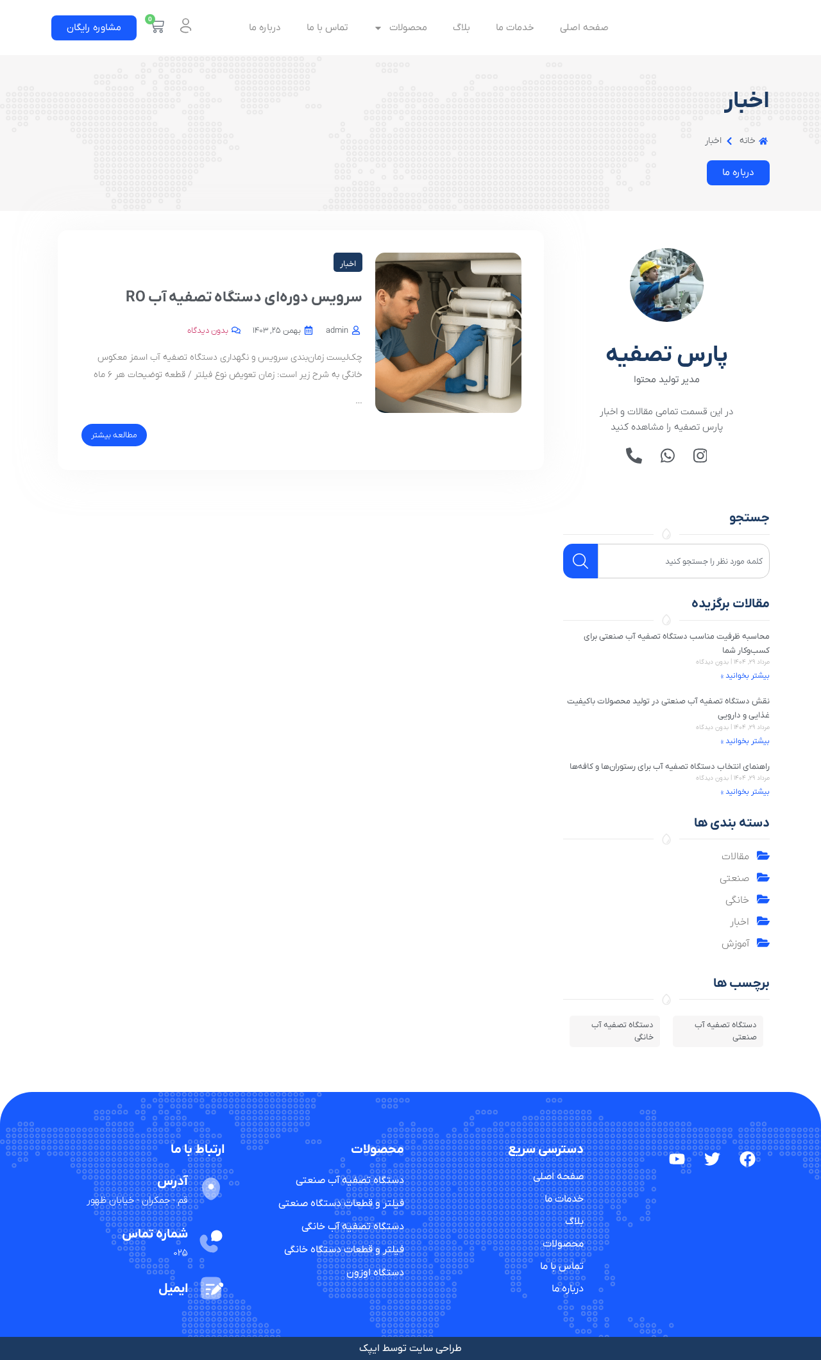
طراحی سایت (435, 1348)
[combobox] (684, 561)
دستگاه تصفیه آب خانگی (622, 1031)
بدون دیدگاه (207, 330)
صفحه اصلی (584, 27)
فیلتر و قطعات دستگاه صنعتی (341, 1203)
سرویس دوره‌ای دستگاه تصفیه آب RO (244, 297)
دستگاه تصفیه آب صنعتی (726, 1031)
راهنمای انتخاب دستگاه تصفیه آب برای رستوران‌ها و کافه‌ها (670, 766)
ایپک (369, 1348)
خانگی (737, 900)
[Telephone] (634, 456)
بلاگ (461, 27)
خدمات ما (515, 27)
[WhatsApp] (668, 456)
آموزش (735, 943)
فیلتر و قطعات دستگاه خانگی (344, 1249)
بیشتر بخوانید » (745, 676)
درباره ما (265, 27)
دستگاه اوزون (375, 1272)
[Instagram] (700, 456)
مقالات (735, 856)
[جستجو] (580, 561)
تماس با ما (327, 27)
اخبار (739, 922)
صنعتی (734, 878)
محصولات (408, 27)
